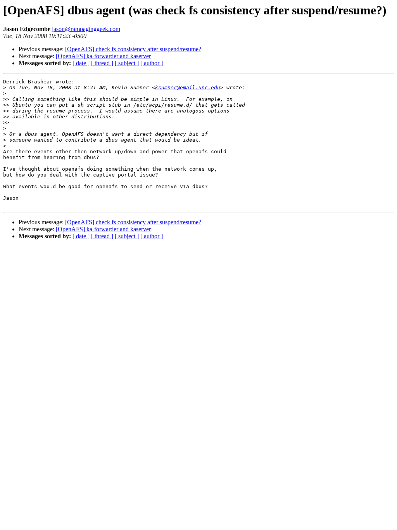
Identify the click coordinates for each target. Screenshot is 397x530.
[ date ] (81, 63)
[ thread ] (102, 63)
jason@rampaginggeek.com (86, 29)
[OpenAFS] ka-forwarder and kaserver (103, 56)
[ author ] (151, 63)
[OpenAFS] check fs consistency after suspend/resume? (133, 49)
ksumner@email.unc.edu (187, 87)
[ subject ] (127, 63)
